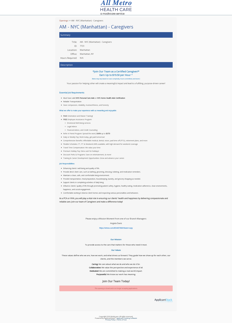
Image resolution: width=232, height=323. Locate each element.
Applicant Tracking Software (126, 318)
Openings (63, 20)
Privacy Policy (110, 320)
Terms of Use (122, 320)
